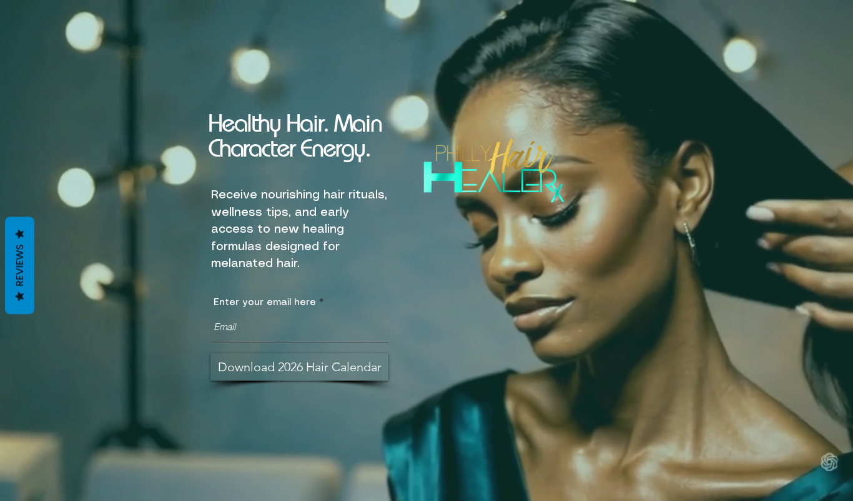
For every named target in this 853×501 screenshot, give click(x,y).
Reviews (19, 265)
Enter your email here (265, 302)
